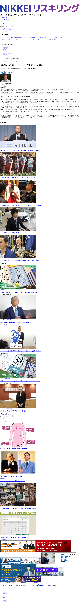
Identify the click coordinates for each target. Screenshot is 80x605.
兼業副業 (20, 37)
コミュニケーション (10, 37)
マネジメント (49, 37)
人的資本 (61, 37)
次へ (3, 119)
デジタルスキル (26, 37)
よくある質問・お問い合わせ (9, 55)
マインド (4, 37)
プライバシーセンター (7, 53)
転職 (17, 37)
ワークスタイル (55, 37)
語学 (22, 37)
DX (1, 37)
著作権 (4, 49)
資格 (15, 37)
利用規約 (5, 48)
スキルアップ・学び (7, 20)
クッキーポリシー (6, 52)
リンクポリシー (6, 50)
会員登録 (2, 17)
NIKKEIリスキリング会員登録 (45, 39)
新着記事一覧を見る (4, 414)
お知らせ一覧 (5, 47)
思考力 (31, 37)
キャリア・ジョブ (6, 22)
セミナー (5, 23)
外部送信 (5, 54)
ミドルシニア (44, 37)
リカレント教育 (38, 37)
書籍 (34, 37)
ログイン (6, 17)
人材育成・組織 (6, 19)
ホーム (4, 60)
